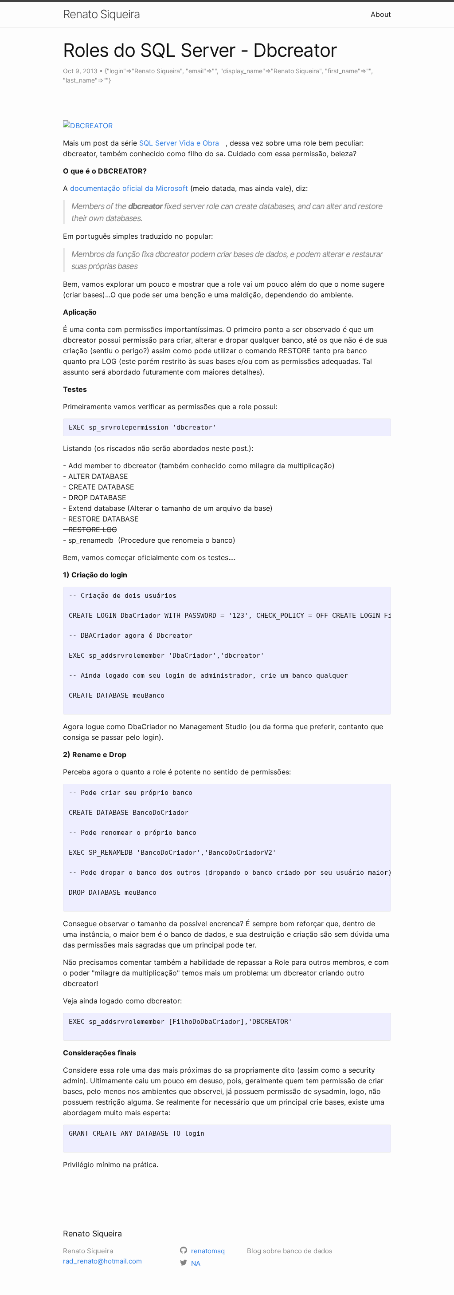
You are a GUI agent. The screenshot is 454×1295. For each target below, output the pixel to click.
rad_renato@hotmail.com (102, 1261)
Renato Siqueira (101, 14)
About (381, 14)
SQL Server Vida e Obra (181, 142)
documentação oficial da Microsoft (129, 188)
